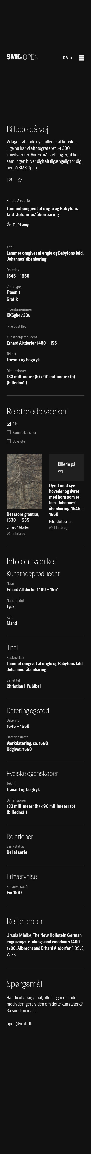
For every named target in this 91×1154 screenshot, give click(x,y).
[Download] (11, 180)
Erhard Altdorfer (21, 343)
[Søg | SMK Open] (22, 58)
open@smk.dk (19, 1023)
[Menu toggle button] (81, 58)
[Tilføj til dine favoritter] (21, 180)
